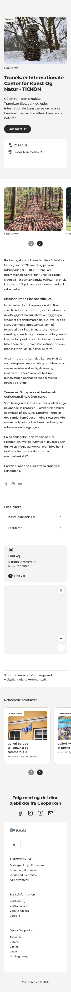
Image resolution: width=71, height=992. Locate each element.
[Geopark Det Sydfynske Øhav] (18, 830)
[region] (35, 619)
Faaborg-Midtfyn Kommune (27, 865)
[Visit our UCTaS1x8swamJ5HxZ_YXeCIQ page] (41, 813)
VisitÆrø (15, 915)
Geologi (14, 946)
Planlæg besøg (19, 956)
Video (13, 951)
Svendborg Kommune (24, 870)
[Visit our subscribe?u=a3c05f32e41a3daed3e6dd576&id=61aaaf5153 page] (51, 813)
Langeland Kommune (23, 874)
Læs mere (15, 129)
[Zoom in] (61, 638)
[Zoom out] (61, 648)
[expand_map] (61, 591)
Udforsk (14, 941)
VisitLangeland (19, 906)
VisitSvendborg (19, 910)
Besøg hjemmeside (26, 152)
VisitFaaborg (17, 901)
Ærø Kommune (19, 879)
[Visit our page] (30, 813)
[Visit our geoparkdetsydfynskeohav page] (20, 813)
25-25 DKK (20, 145)
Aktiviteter (16, 937)
